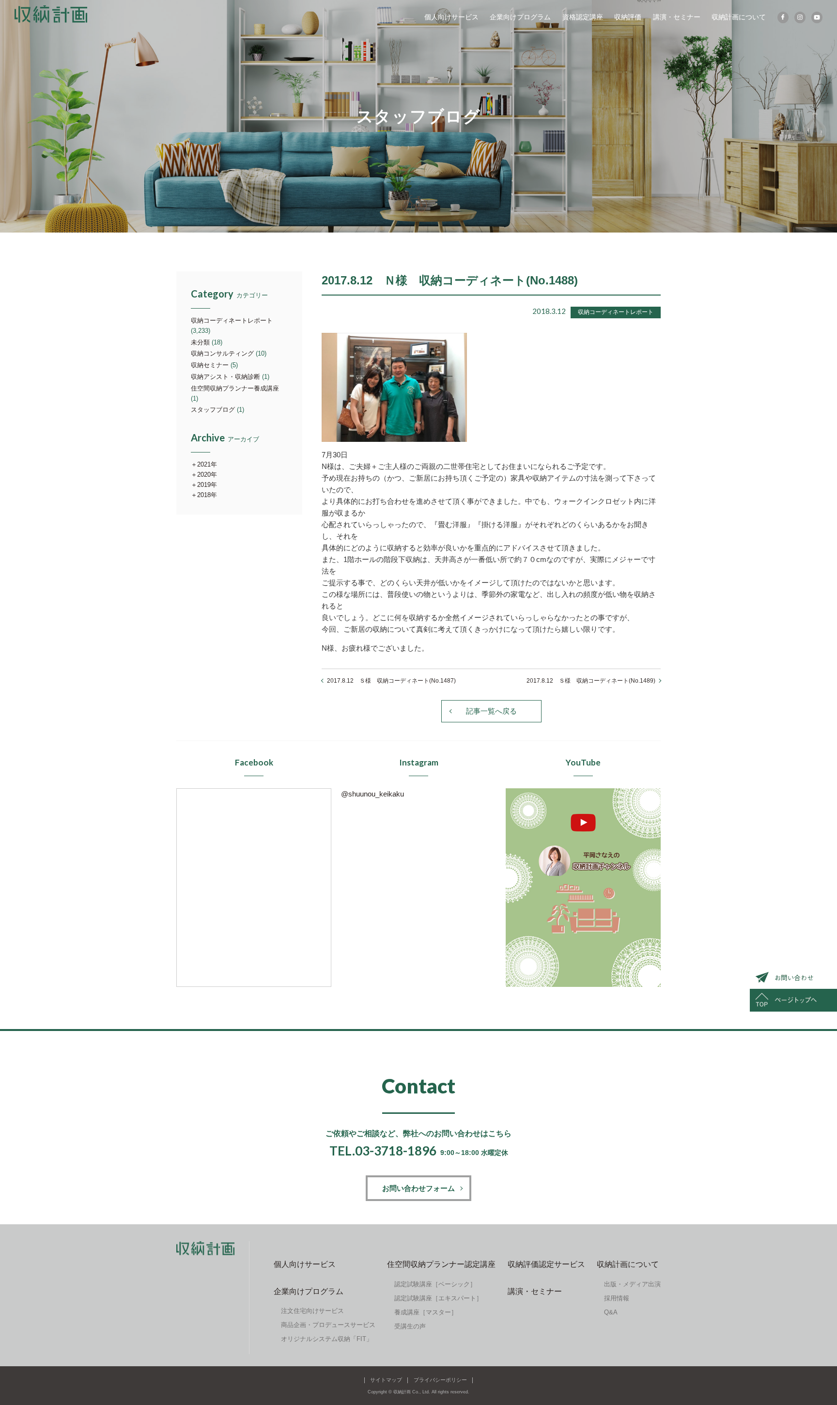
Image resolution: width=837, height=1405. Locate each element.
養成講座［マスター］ (425, 1312)
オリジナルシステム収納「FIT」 (326, 1339)
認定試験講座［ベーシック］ (435, 1284)
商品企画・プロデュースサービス (328, 1324)
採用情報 (616, 1298)
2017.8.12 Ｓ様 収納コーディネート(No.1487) (391, 680)
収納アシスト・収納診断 (225, 376)
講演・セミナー (676, 17)
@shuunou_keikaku (372, 794)
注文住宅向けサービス (312, 1310)
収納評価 (627, 17)
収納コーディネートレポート (232, 320)
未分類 (200, 342)
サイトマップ (386, 1380)
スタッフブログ (213, 409)
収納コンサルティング (222, 353)
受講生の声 (410, 1326)
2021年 (207, 464)
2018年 (207, 495)
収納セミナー (210, 365)
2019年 (207, 484)
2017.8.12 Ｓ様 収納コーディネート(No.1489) (591, 680)
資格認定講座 (582, 17)
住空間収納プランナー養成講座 (235, 388)
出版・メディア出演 (632, 1284)
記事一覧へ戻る (491, 711)
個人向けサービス (451, 17)
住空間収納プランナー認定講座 (441, 1264)
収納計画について (739, 17)
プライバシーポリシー (440, 1380)
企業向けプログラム (520, 17)
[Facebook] (783, 17)
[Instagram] (800, 17)
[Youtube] (816, 17)
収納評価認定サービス (546, 1264)
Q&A (611, 1312)
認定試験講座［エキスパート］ (438, 1298)
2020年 (207, 474)
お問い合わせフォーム (418, 1188)
